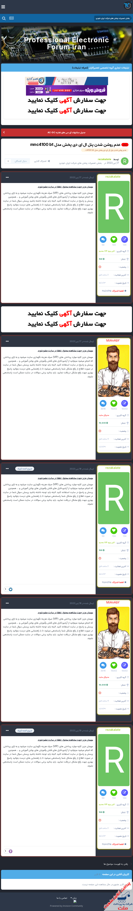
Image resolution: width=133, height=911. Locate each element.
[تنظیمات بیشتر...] (7, 177)
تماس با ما (62, 897)
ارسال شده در (82, 177)
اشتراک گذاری (41, 161)
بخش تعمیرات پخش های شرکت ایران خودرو (80, 162)
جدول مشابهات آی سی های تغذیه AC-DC (66, 132)
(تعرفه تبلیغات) (80, 67)
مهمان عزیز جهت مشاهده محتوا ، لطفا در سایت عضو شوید (65, 186)
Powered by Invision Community (66, 906)
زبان (74, 897)
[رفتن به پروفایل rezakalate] (124, 161)
